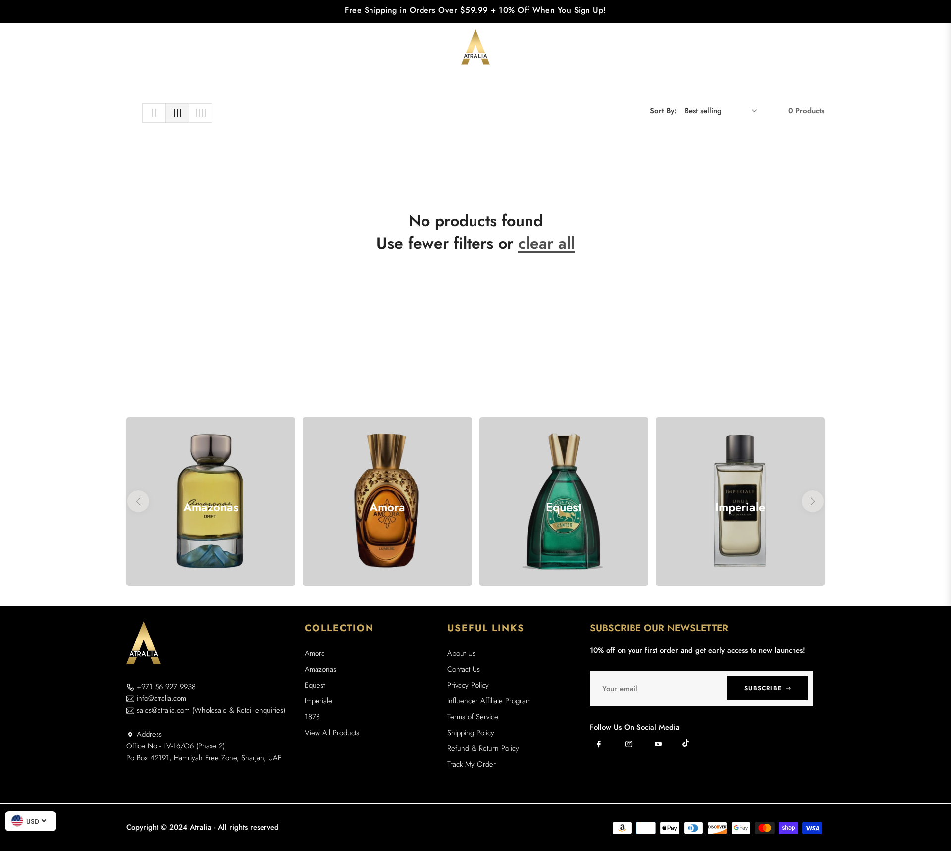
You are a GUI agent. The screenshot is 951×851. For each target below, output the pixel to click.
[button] (772, 47)
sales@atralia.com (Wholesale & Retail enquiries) (211, 710)
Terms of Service (472, 716)
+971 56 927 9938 (166, 686)
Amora (315, 653)
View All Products (332, 732)
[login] (793, 47)
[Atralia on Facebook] (599, 744)
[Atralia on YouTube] (658, 744)
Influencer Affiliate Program (489, 700)
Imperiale (318, 700)
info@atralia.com (161, 698)
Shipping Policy (470, 732)
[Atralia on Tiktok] (688, 743)
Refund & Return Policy (483, 748)
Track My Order (471, 764)
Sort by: (663, 111)
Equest (315, 685)
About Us (461, 653)
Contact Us (463, 669)
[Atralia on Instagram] (628, 744)
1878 (312, 716)
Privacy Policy (468, 685)
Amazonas (320, 669)
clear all (546, 243)
